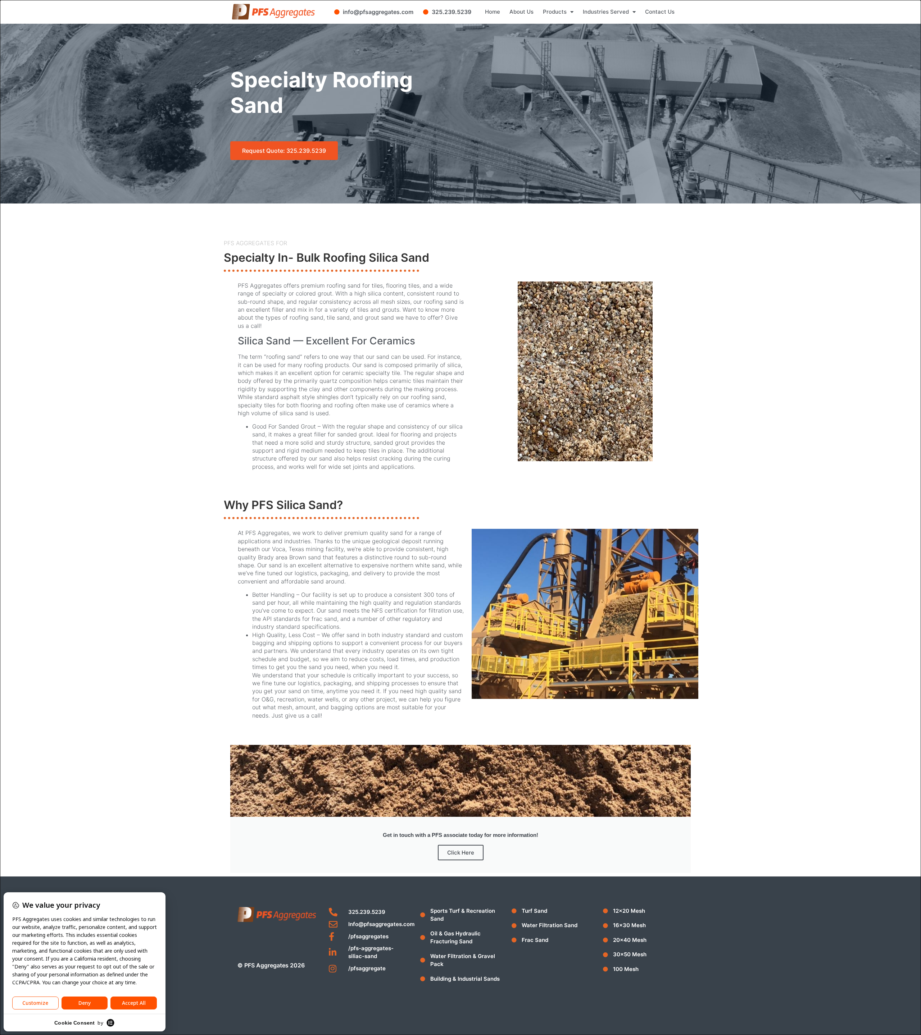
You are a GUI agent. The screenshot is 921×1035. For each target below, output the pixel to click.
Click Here (460, 852)
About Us (521, 11)
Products (555, 11)
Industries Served (606, 11)
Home (492, 11)
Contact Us (660, 11)
